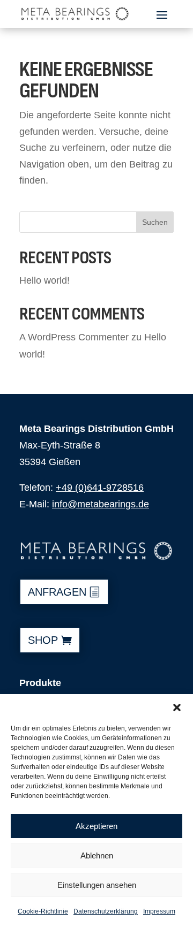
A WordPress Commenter (74, 337)
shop (43, 640)
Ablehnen (96, 855)
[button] (177, 707)
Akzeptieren (96, 826)
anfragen (57, 592)
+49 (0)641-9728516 (100, 487)
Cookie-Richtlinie (43, 911)
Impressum (159, 911)
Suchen (155, 222)
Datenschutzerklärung (105, 911)
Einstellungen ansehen (96, 884)
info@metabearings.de (100, 504)
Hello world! (44, 280)
